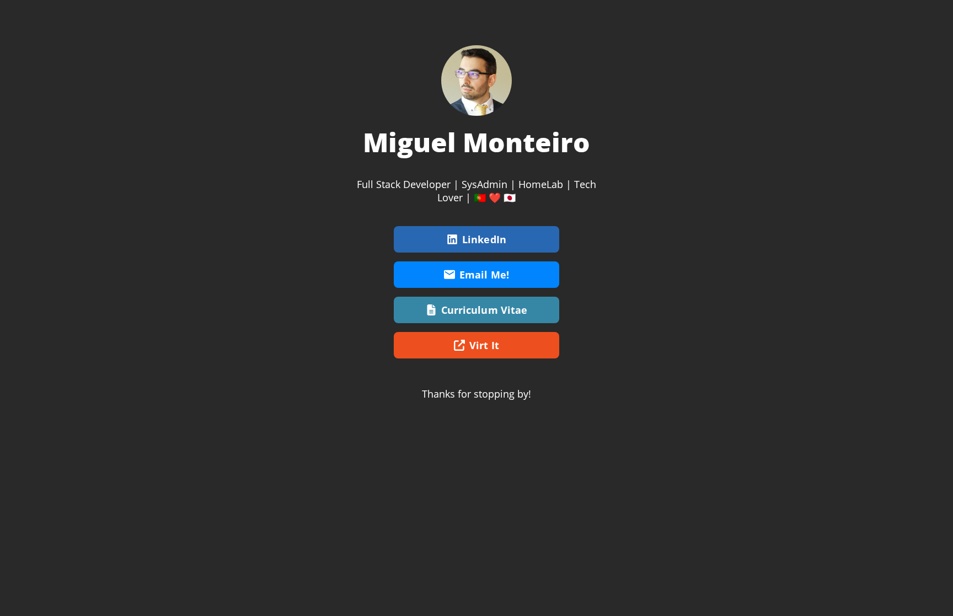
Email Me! (484, 274)
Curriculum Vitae (484, 310)
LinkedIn (484, 239)
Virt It (484, 345)
